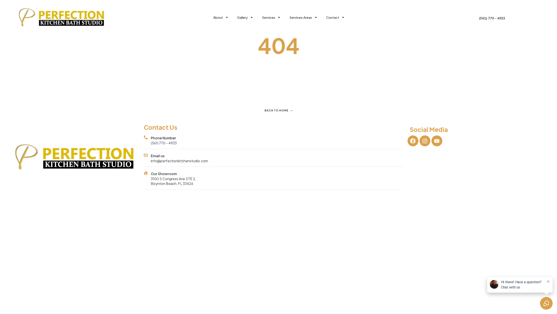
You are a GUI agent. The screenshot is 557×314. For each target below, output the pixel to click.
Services (268, 17)
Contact (332, 17)
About (218, 17)
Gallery (242, 17)
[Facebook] (413, 140)
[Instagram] (424, 140)
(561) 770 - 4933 (164, 143)
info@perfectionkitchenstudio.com (179, 161)
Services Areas (300, 17)
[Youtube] (436, 140)
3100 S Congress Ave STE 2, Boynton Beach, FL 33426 (173, 181)
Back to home (277, 110)
